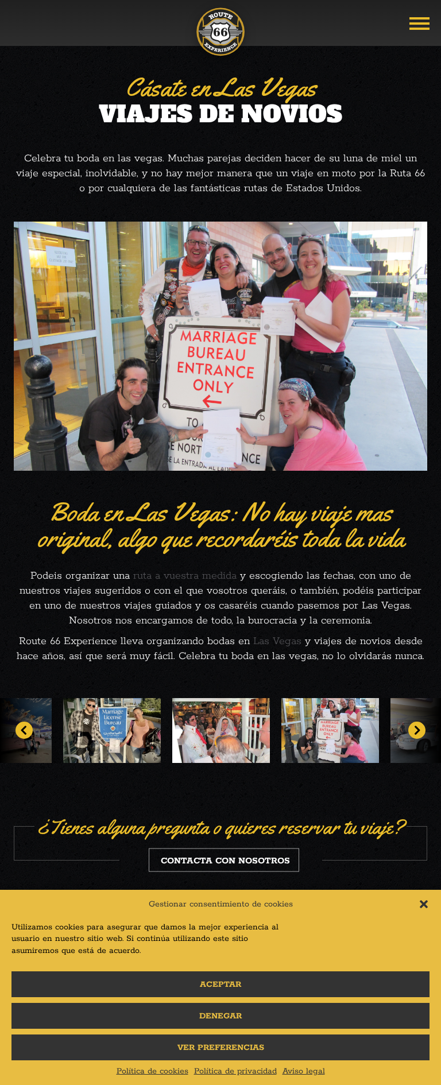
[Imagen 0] (221, 730)
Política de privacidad (235, 1071)
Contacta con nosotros (225, 860)
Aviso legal (304, 1071)
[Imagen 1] (330, 730)
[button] (424, 904)
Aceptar (220, 984)
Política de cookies (152, 1071)
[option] (112, 730)
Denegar (220, 1016)
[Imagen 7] (112, 730)
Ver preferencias (220, 1048)
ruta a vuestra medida (185, 575)
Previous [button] (24, 730)
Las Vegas (277, 641)
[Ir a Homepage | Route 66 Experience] (220, 36)
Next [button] (416, 730)
